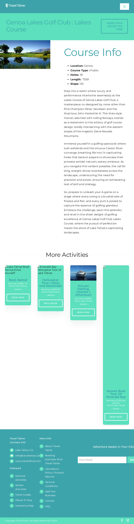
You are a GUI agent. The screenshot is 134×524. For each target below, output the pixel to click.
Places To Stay (23, 500)
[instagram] (127, 520)
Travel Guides (23, 494)
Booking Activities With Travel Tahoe (54, 459)
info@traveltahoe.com (28, 455)
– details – (18, 289)
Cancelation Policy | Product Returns (54, 472)
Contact (50, 500)
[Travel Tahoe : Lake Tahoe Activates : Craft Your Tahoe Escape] (15, 4)
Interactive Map (24, 505)
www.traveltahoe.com (28, 461)
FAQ (47, 506)
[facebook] (122, 520)
